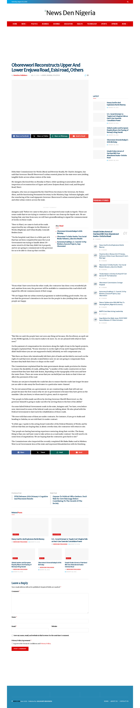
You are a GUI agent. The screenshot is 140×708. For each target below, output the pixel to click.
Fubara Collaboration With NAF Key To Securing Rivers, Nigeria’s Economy (112, 303)
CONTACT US (124, 701)
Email (14, 626)
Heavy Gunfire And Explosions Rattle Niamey (28, 539)
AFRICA (15, 534)
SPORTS (104, 24)
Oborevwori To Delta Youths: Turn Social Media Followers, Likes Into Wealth (112, 266)
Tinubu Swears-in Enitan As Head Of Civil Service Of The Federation (113, 275)
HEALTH (80, 24)
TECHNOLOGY (92, 24)
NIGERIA (49, 75)
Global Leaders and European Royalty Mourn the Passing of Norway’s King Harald (22, 565)
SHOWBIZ (56, 24)
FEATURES (56, 534)
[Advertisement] (70, 44)
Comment (16, 591)
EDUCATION (68, 24)
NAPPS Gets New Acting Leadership (111, 311)
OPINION (114, 24)
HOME (15, 24)
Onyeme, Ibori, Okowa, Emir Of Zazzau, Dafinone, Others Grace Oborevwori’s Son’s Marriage (113, 256)
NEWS (24, 24)
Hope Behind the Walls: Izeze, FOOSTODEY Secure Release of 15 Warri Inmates (113, 319)
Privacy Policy (46, 643)
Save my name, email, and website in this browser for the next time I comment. (41, 635)
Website (54, 626)
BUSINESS (45, 24)
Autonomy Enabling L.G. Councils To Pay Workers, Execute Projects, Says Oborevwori (71, 244)
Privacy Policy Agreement (22, 640)
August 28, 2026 (44, 569)
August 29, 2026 (35, 542)
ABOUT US (114, 701)
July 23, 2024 (35, 75)
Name (14, 617)
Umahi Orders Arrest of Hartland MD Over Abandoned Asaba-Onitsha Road (76, 565)
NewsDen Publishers (20, 75)
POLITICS (34, 24)
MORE (124, 24)
